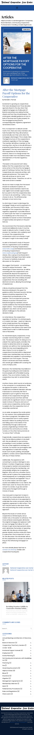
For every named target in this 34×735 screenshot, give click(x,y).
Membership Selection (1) (10, 684)
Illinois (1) (5, 673)
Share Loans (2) (7, 694)
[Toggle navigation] (17, 8)
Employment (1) (7, 653)
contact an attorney (9, 550)
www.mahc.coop (8, 249)
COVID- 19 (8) (6, 648)
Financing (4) (6, 663)
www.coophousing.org (9, 253)
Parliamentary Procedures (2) (12, 689)
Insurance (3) (6, 676)
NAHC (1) (5, 686)
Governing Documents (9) (11, 668)
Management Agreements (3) (12, 681)
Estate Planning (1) (8, 656)
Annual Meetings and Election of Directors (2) (16, 639)
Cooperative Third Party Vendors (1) (14, 645)
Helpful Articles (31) (8, 671)
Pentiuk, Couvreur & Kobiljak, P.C (18, 722)
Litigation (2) (6, 678)
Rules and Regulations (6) (10, 691)
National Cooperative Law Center (21, 568)
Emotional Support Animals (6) (12, 650)
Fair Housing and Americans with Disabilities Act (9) (16, 659)
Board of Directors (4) (9, 643)
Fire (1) (4, 665)
